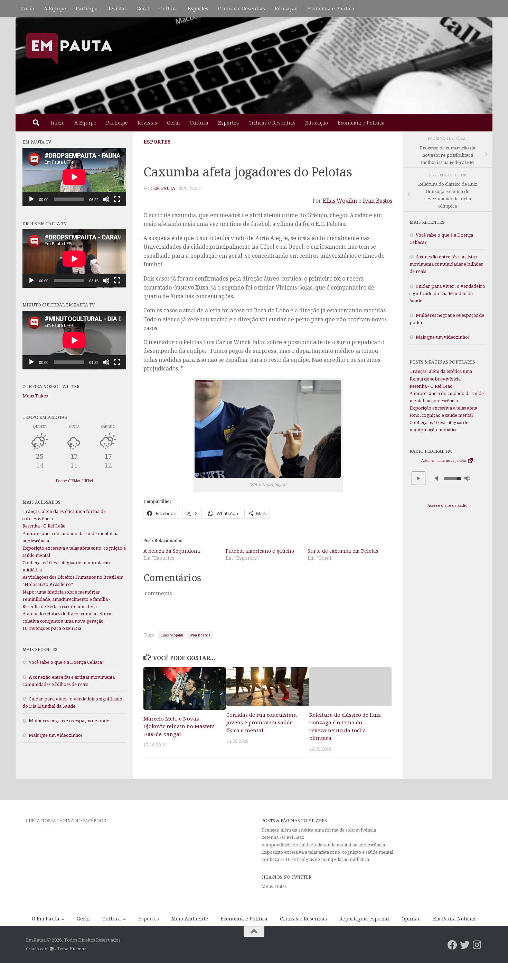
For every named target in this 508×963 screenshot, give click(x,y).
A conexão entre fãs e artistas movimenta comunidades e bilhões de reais (446, 264)
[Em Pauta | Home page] (69, 48)
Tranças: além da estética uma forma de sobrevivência (318, 830)
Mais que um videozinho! (56, 735)
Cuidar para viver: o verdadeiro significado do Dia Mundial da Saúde (447, 293)
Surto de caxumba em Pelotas (343, 551)
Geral (143, 8)
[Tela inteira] (117, 199)
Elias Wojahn (340, 201)
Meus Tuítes (35, 395)
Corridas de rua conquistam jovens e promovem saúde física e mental (261, 723)
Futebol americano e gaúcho (260, 551)
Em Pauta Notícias (455, 918)
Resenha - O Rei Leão (44, 526)
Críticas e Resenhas (241, 8)
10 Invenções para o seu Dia (51, 628)
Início (27, 8)
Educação (286, 8)
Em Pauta (164, 188)
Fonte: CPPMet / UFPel (74, 481)
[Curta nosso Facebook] (452, 945)
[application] (74, 177)
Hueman (78, 948)
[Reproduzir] (31, 199)
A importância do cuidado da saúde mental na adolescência (323, 844)
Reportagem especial (364, 918)
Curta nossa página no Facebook (66, 820)
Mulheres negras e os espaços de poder (70, 720)
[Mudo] (106, 199)
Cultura (168, 8)
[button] (418, 478)
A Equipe (55, 8)
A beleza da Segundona (171, 551)
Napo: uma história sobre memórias (61, 592)
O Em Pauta (45, 918)
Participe (86, 8)
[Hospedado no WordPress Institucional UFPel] (52, 949)
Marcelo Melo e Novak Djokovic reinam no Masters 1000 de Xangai (179, 726)
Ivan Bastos (377, 201)
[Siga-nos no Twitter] (465, 945)
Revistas (117, 8)
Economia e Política (330, 8)
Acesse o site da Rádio (447, 505)
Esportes (198, 8)
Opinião (411, 918)
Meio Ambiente (189, 918)
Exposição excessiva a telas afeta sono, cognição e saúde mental (327, 852)
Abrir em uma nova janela (444, 460)
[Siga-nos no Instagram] (477, 945)
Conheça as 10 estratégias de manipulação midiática (315, 859)
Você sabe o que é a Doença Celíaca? (66, 662)
